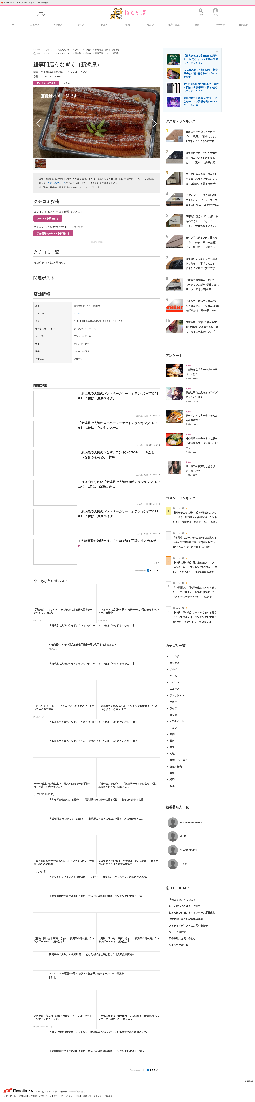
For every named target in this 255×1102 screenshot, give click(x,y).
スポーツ (174, 682)
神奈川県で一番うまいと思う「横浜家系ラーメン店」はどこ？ (201, 443)
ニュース (34, 24)
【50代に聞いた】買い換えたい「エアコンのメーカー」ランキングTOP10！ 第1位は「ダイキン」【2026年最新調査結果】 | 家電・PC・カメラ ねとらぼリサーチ (195, 572)
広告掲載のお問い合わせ (181, 938)
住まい (150, 24)
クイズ (81, 24)
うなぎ (77, 313)
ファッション (177, 695)
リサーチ (220, 24)
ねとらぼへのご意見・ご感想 (183, 906)
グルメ (104, 24)
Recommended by (138, 571)
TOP (11, 24)
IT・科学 (174, 656)
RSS (78, 1096)
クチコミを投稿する (46, 82)
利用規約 (249, 1081)
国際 (172, 747)
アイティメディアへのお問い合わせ (187, 925)
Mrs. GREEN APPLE (191, 822)
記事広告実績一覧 (177, 945)
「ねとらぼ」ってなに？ (181, 899)
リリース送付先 (176, 932)
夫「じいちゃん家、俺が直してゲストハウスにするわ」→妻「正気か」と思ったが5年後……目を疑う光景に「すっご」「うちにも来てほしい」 (201, 183)
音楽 (172, 786)
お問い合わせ (45, 1096)
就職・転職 (176, 766)
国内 (172, 740)
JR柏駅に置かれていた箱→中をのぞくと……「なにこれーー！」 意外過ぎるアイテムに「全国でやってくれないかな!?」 (202, 226)
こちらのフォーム (57, 183)
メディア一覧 (9, 1096)
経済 (172, 779)
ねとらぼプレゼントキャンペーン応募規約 (190, 912)
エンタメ (57, 24)
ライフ (173, 708)
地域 (127, 24)
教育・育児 (174, 24)
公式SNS (22, 1096)
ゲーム (173, 676)
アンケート (174, 355)
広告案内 (33, 1096)
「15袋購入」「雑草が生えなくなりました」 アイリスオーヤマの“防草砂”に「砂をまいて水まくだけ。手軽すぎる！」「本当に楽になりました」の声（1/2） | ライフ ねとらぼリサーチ (195, 597)
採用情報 (97, 1096)
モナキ (183, 864)
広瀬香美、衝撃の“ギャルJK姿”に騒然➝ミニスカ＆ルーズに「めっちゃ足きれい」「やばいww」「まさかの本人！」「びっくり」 (202, 332)
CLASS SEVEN (188, 850)
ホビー (173, 701)
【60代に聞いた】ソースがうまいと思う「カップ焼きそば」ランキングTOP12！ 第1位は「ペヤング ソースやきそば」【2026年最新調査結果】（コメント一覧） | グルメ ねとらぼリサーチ (196, 622)
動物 (197, 24)
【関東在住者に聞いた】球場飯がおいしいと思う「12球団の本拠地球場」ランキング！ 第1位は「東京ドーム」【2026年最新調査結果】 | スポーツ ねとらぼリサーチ (195, 522)
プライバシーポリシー (64, 1096)
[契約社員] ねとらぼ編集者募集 (184, 919)
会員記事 (243, 24)
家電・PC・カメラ (180, 760)
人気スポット (177, 721)
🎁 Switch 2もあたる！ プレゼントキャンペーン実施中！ (25, 3)
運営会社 (87, 1096)
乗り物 (173, 714)
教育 (172, 773)
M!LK (183, 836)
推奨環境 (108, 1096)
